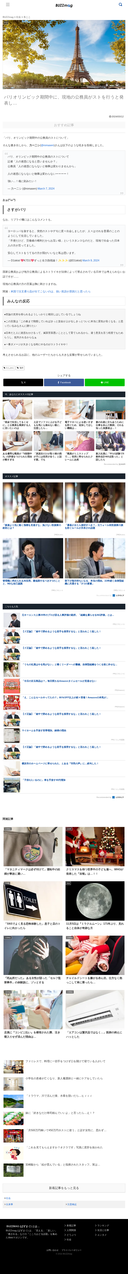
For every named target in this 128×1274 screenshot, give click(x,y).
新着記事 (71, 1225)
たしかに (10, 368)
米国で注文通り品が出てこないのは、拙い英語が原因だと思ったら (51, 291)
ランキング (103, 1225)
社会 (8, 1198)
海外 (22, 368)
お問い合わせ (52, 1250)
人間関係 (71, 1230)
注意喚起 (72, 1204)
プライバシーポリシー (72, 1250)
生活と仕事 (103, 1230)
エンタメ (102, 1234)
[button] (9, 807)
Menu (8, 4)
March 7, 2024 (46, 188)
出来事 (9, 1204)
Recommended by (111, 464)
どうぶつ (71, 1234)
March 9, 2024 (90, 260)
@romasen (47, 145)
